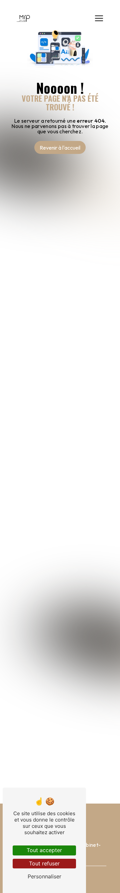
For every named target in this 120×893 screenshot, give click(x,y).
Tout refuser (44, 863)
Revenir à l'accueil (60, 147)
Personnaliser (44, 876)
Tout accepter (44, 850)
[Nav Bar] (99, 18)
